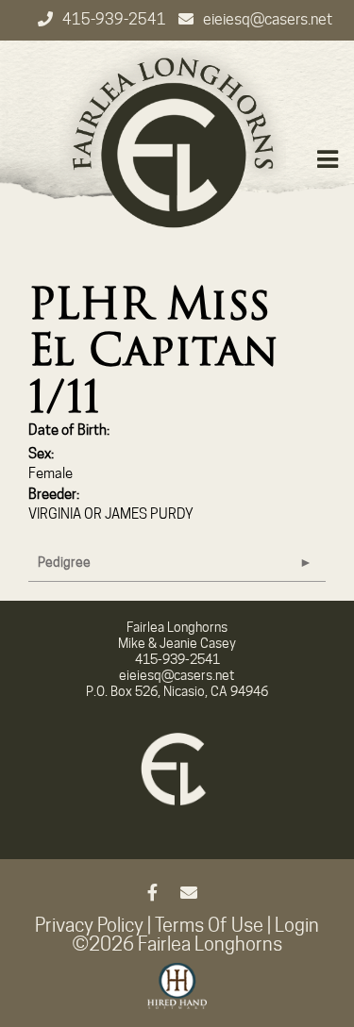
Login (297, 925)
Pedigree (64, 562)
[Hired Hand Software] (177, 994)
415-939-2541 (115, 19)
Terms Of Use (209, 925)
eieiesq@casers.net (267, 19)
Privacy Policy (89, 925)
